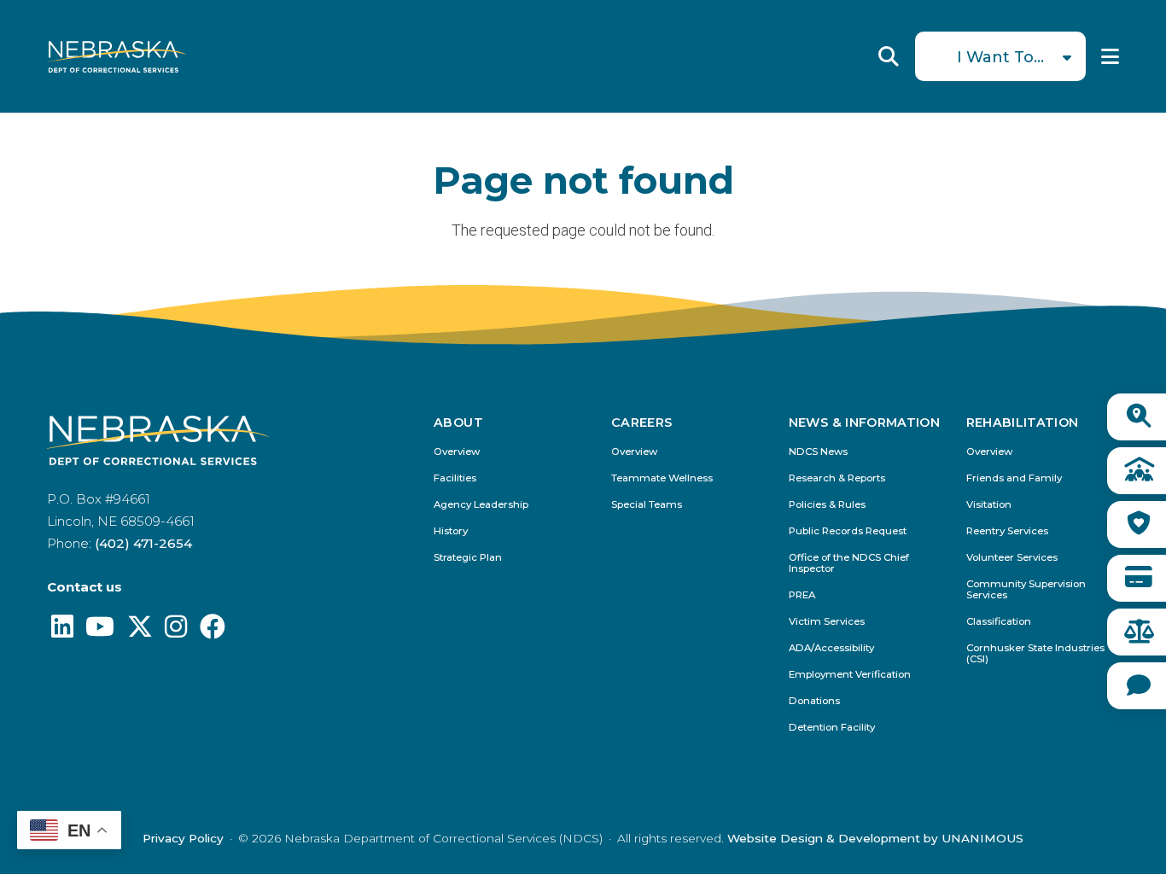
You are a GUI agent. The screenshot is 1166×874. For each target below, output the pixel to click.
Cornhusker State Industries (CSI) (1035, 654)
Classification (998, 621)
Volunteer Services (1012, 557)
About (458, 422)
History (451, 531)
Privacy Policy (183, 838)
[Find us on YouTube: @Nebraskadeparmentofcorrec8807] (99, 631)
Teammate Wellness (662, 478)
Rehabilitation (1022, 422)
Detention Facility (832, 727)
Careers (642, 422)
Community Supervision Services (1026, 590)
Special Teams (646, 504)
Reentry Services (1007, 531)
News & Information (864, 422)
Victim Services (827, 621)
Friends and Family (1014, 478)
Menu (1110, 56)
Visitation (989, 504)
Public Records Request (848, 531)
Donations (814, 701)
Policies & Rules (827, 504)
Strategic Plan (468, 557)
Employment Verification (850, 674)
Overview (457, 451)
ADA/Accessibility (831, 648)
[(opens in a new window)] (62, 631)
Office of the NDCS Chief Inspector (849, 563)
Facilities (455, 478)
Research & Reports (837, 478)
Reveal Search (888, 56)
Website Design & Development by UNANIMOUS (875, 838)
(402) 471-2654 (143, 543)
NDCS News (818, 451)
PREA (802, 595)
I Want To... (1000, 57)
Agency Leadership (481, 504)
